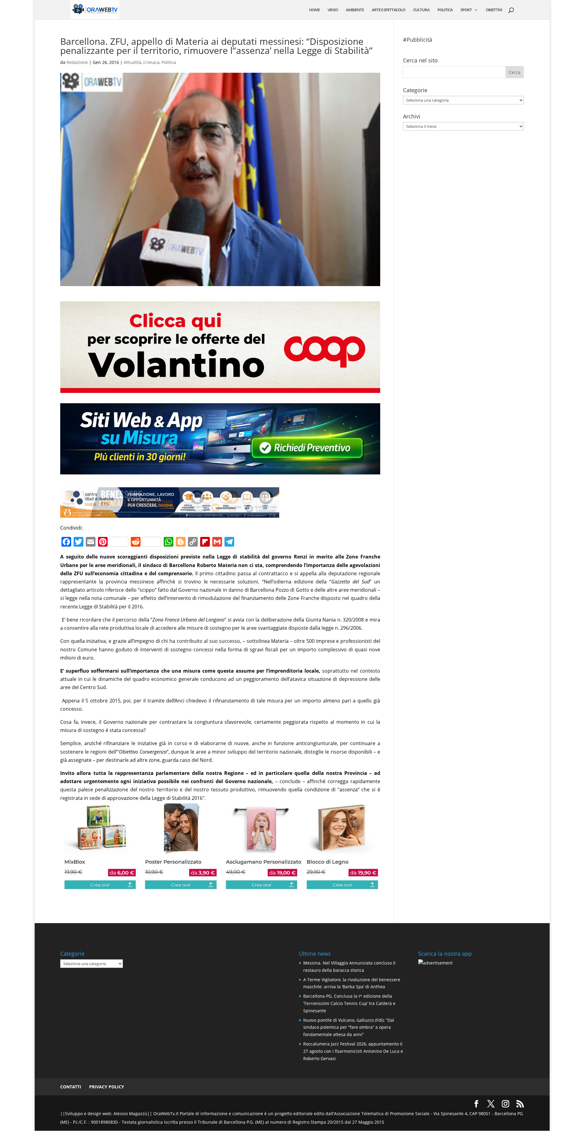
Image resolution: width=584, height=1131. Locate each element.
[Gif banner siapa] (169, 513)
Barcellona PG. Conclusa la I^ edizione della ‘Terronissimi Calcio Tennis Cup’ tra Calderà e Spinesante (349, 1003)
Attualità (132, 62)
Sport (466, 10)
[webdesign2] (220, 477)
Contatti (70, 1087)
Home (314, 10)
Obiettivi (494, 10)
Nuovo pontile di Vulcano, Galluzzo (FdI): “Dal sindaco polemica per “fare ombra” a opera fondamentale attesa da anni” (348, 1027)
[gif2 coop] (220, 388)
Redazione (77, 62)
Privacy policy (106, 1087)
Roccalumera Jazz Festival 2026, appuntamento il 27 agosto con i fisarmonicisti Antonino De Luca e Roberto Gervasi (353, 1051)
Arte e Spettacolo (388, 10)
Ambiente (355, 10)
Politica (445, 10)
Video (333, 10)
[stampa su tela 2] (220, 885)
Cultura (421, 10)
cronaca (151, 62)
